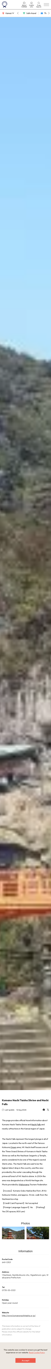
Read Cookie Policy (37, 1352)
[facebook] (44, 1110)
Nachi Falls (36, 1124)
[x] (48, 1110)
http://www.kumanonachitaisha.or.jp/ (19, 1315)
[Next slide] (49, 13)
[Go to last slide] (18, 13)
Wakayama (24, 1184)
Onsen (13, 1147)
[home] (10, 4)
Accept (25, 1360)
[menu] (46, 4)
